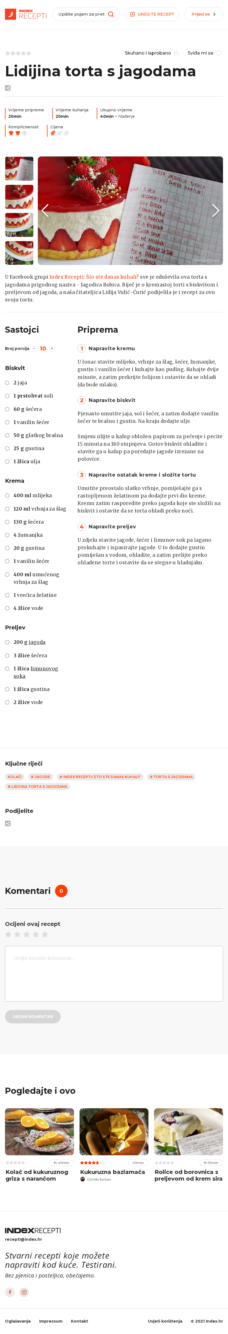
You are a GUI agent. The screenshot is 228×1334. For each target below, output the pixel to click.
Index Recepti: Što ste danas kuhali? (94, 277)
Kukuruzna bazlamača (112, 1172)
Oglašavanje (18, 1321)
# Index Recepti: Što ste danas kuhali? (100, 777)
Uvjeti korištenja (165, 1321)
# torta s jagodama (171, 777)
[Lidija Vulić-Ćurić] (130, 210)
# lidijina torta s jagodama (37, 786)
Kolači (15, 777)
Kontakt (79, 1321)
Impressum (51, 1321)
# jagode (40, 777)
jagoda (37, 642)
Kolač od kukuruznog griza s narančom (37, 1175)
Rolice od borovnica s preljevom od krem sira (189, 1175)
